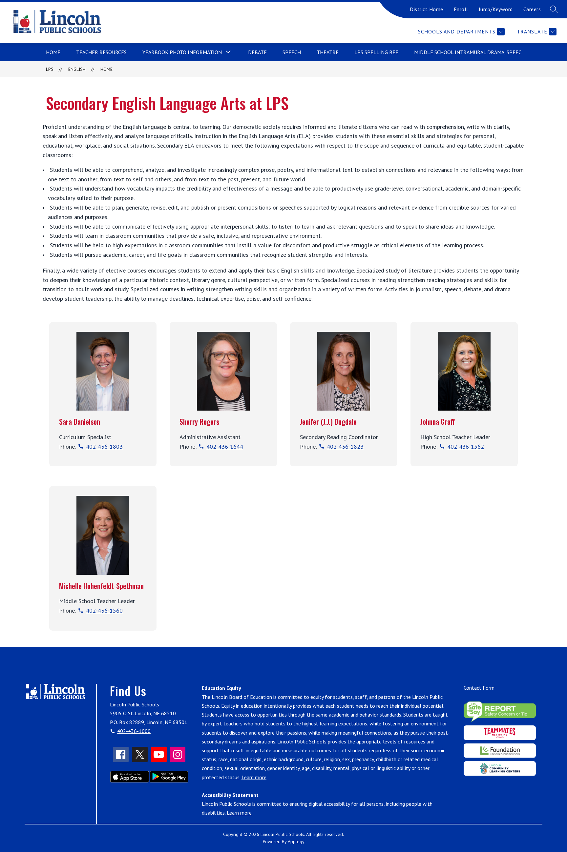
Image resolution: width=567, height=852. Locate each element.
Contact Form (479, 687)
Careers (532, 9)
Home (53, 52)
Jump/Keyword (496, 9)
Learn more (254, 777)
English (77, 69)
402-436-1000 (134, 731)
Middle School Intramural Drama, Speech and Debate (485, 52)
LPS (49, 69)
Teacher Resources (101, 52)
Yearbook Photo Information (182, 52)
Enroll (461, 9)
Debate (257, 52)
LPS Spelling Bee (376, 52)
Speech (292, 52)
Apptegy (296, 841)
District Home (426, 9)
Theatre (328, 52)
